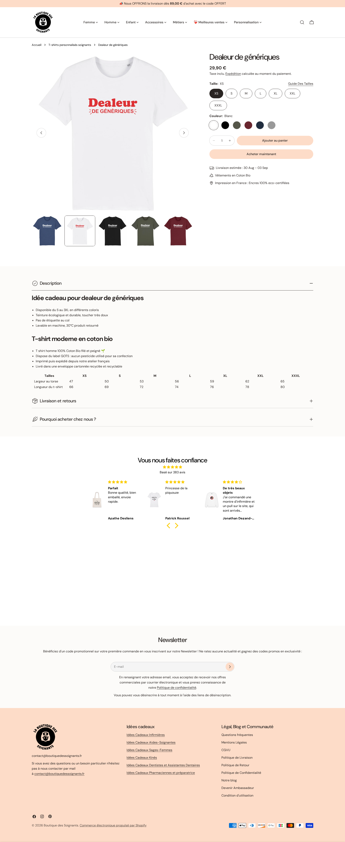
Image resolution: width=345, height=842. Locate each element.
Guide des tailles (300, 84)
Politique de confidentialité (176, 687)
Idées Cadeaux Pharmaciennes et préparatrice (161, 773)
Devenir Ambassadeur (237, 788)
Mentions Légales (234, 742)
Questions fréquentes (237, 735)
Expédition (233, 74)
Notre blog (229, 780)
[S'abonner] (230, 667)
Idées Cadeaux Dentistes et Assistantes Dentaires (163, 765)
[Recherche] (302, 22)
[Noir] (225, 125)
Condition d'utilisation (237, 795)
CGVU (225, 750)
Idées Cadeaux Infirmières (146, 735)
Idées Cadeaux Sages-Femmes (149, 750)
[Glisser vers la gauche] (41, 133)
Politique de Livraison (237, 757)
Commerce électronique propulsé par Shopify (113, 825)
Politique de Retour (235, 765)
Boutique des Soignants (61, 825)
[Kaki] (237, 125)
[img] (172, 467)
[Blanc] (213, 125)
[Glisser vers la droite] (184, 133)
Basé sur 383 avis (172, 472)
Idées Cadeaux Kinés (142, 757)
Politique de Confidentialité (241, 773)
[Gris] (271, 125)
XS (216, 93)
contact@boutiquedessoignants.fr (59, 773)
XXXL (218, 105)
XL (275, 93)
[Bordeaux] (248, 125)
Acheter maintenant (261, 154)
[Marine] (260, 125)
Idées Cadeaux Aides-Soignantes (151, 742)
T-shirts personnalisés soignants (70, 45)
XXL (292, 93)
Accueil (36, 45)
